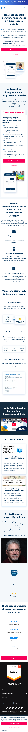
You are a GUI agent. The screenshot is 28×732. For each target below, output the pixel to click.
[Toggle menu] (24, 8)
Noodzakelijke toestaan (14, 727)
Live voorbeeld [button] (14, 54)
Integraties (4, 697)
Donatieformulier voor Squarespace (14, 112)
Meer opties (4, 730)
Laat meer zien (24, 720)
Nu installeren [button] (14, 50)
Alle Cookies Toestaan (14, 723)
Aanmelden (15, 4)
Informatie (4, 690)
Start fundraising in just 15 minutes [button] (14, 658)
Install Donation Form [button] (14, 161)
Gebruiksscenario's (7, 693)
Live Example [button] (14, 165)
